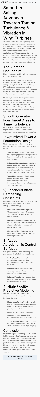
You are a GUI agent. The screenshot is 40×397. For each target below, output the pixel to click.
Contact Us (33, 2)
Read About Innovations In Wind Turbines (20, 357)
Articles (18, 2)
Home (11, 2)
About (25, 2)
